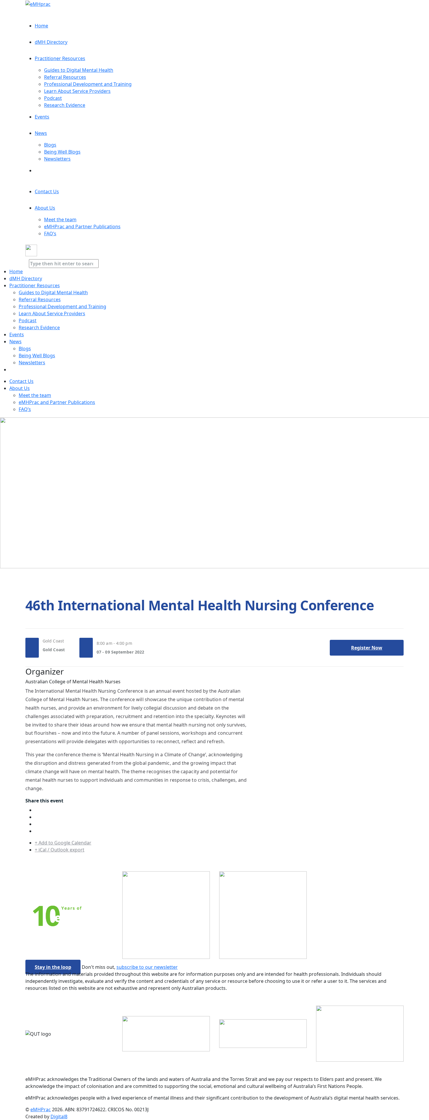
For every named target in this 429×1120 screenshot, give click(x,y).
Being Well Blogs (62, 152)
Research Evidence (64, 105)
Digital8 (58, 1116)
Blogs (50, 145)
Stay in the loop (53, 967)
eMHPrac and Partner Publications (82, 226)
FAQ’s (50, 233)
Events (42, 117)
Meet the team (60, 219)
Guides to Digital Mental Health (78, 70)
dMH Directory (51, 42)
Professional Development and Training (88, 84)
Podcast (53, 98)
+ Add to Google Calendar (63, 842)
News (41, 133)
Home (41, 25)
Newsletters (57, 159)
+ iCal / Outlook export (59, 849)
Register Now (366, 648)
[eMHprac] (37, 3)
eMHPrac (40, 1109)
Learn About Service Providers (77, 91)
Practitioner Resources (60, 58)
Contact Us (47, 191)
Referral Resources (65, 77)
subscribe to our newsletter (147, 967)
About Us (45, 208)
